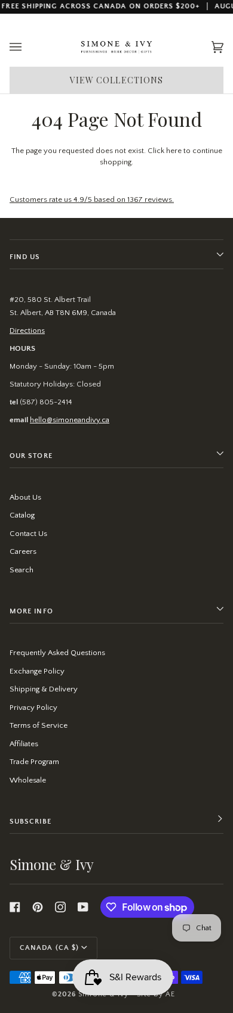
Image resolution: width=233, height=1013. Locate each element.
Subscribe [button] (30, 821)
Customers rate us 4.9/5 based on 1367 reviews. (92, 199)
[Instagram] (60, 907)
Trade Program (34, 762)
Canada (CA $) (49, 948)
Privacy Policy (33, 707)
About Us (25, 497)
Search (21, 570)
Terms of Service (39, 725)
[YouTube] (83, 907)
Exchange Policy (37, 671)
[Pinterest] (37, 907)
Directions (27, 330)
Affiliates (24, 744)
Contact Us (28, 533)
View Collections (117, 80)
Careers (23, 551)
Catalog (22, 515)
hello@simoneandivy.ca (69, 420)
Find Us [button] (25, 257)
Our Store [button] (31, 456)
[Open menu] (27, 47)
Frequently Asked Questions (57, 653)
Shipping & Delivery (44, 689)
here (174, 151)
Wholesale (28, 780)
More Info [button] (31, 611)
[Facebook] (15, 907)
